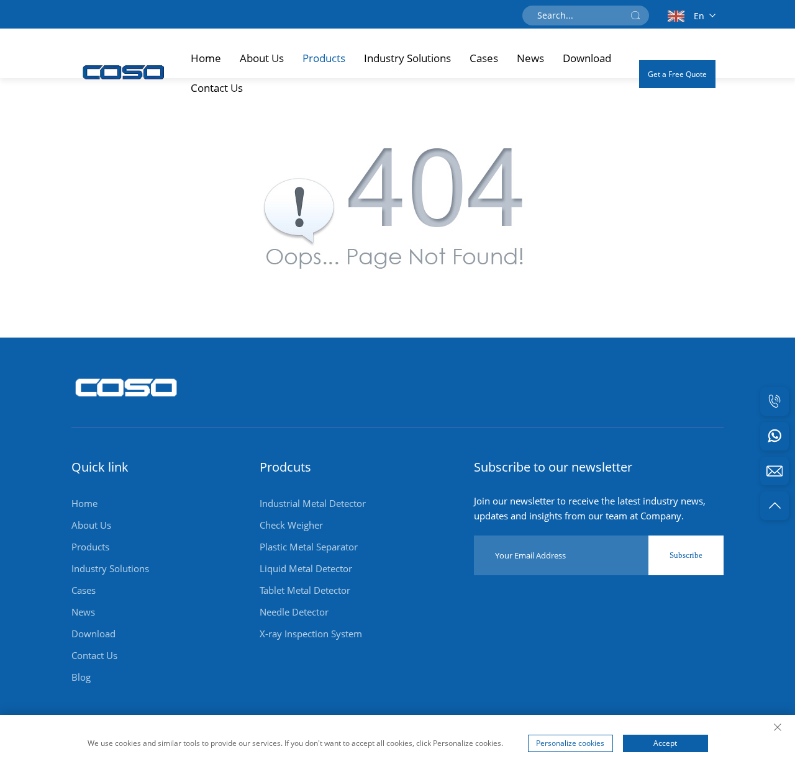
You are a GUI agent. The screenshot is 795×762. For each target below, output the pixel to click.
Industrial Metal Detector (313, 503)
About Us (262, 58)
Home (206, 58)
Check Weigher (291, 525)
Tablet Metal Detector (305, 590)
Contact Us (217, 88)
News (530, 58)
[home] (126, 403)
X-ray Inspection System (311, 633)
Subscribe (686, 555)
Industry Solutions (407, 58)
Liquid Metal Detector (306, 568)
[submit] (635, 15)
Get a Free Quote (677, 74)
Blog (81, 677)
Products (323, 58)
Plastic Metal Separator (309, 546)
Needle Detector (294, 612)
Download (587, 58)
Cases (484, 58)
